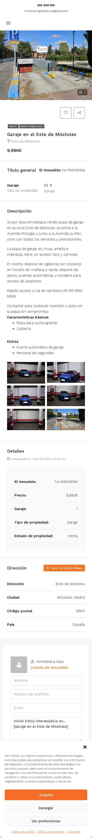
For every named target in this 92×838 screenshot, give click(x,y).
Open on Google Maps (66, 568)
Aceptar (46, 795)
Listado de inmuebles (49, 667)
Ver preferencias (46, 821)
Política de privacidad (50, 831)
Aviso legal (73, 831)
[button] (85, 746)
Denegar (46, 808)
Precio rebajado (32, 126)
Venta (13, 126)
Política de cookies (23, 831)
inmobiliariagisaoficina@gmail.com (46, 11)
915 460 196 (46, 5)
